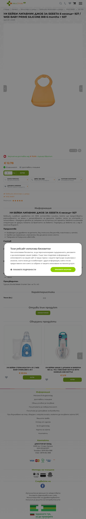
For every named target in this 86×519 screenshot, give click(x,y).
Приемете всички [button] (63, 269)
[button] (23, 269)
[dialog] (43, 259)
